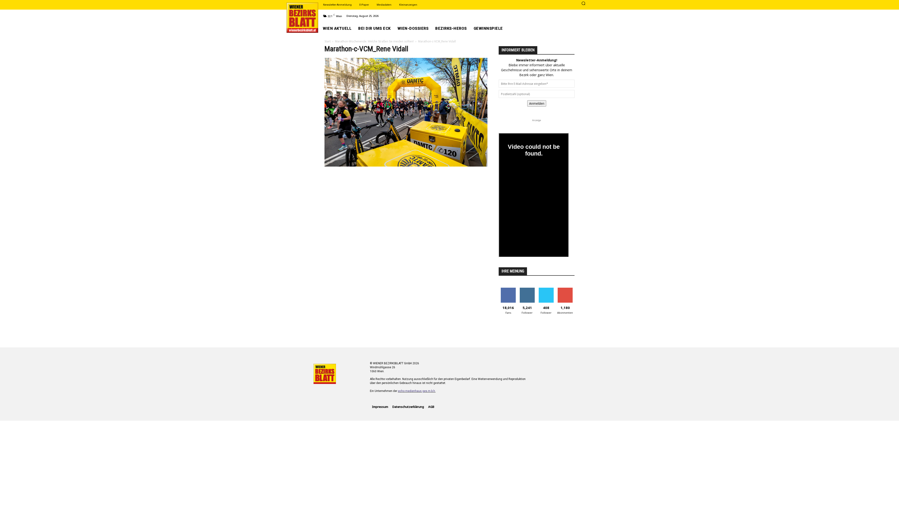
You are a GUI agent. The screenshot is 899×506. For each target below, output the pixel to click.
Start (327, 41)
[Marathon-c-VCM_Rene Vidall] (405, 165)
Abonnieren (565, 289)
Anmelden (536, 103)
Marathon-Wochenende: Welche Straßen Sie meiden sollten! (374, 41)
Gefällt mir (508, 289)
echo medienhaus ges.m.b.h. (417, 391)
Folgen (527, 289)
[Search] (583, 3)
